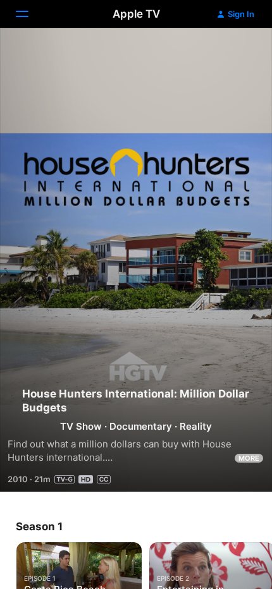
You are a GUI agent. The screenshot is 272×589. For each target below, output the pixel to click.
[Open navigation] (30, 14)
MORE (248, 458)
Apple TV (136, 14)
